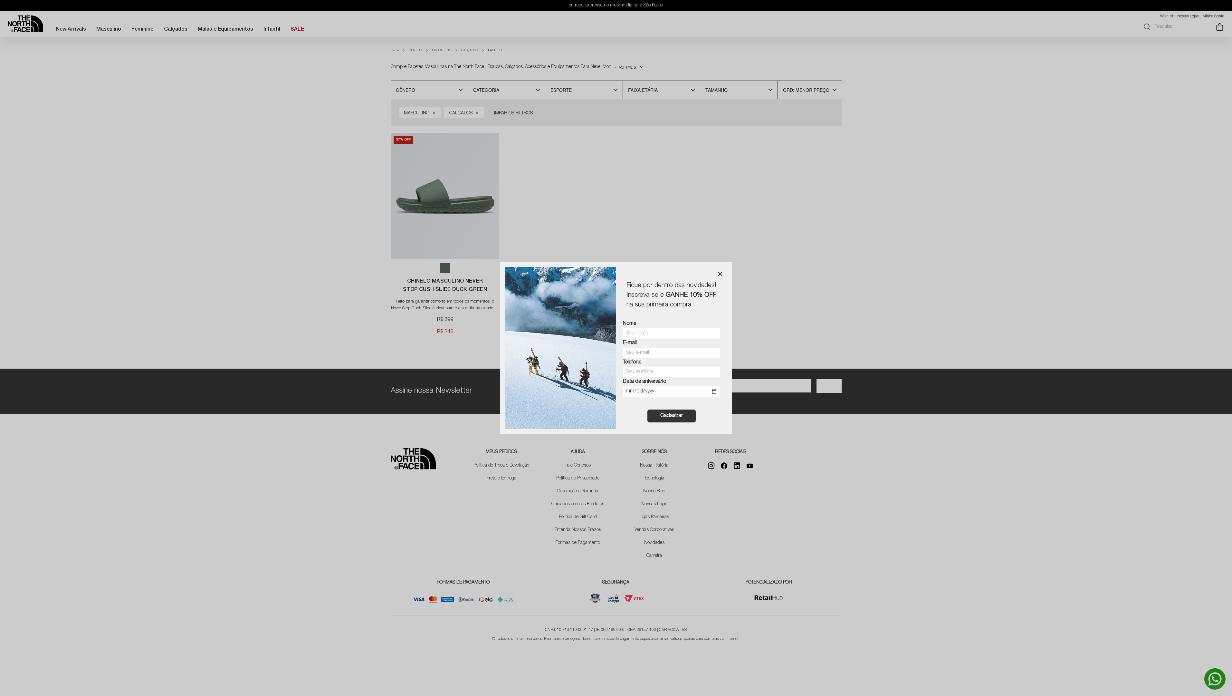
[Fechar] (720, 274)
